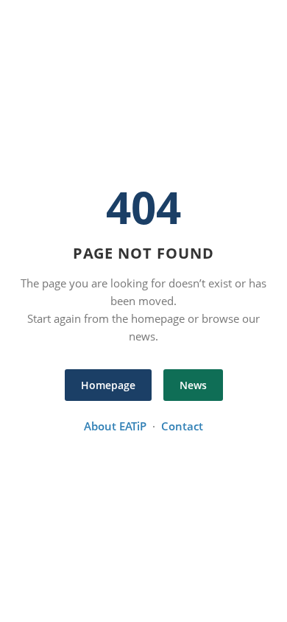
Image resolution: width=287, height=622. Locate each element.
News (193, 385)
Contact (182, 426)
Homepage (108, 385)
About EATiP (115, 426)
